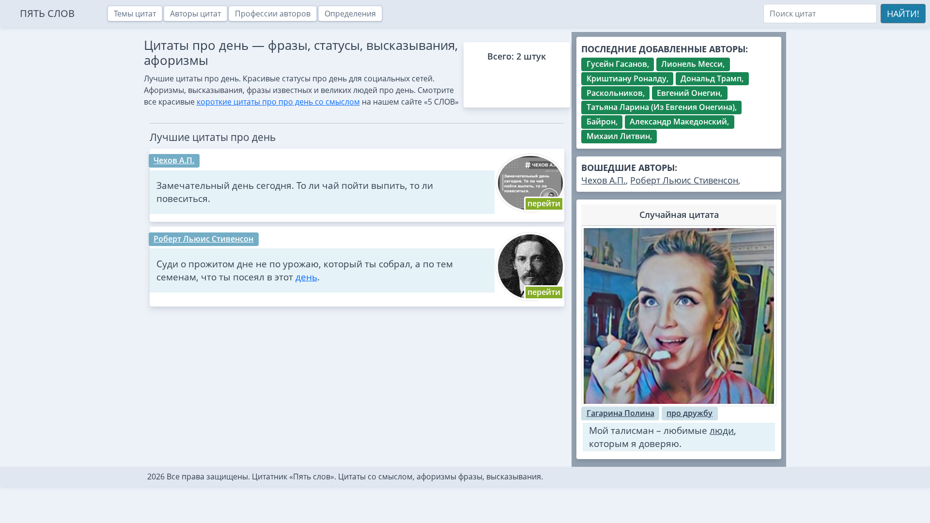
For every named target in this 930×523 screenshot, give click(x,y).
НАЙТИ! (903, 13)
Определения (350, 13)
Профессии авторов (272, 13)
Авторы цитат (195, 13)
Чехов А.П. (174, 160)
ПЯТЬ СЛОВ (47, 13)
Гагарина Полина (620, 413)
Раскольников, (616, 93)
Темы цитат (135, 13)
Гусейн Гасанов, (618, 64)
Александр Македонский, (679, 121)
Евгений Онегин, (689, 93)
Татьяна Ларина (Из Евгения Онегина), (662, 107)
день (306, 276)
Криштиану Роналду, (627, 78)
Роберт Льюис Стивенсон (203, 238)
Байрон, (602, 121)
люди (722, 430)
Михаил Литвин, (619, 136)
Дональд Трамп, (712, 78)
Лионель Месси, (693, 64)
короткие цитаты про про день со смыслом (278, 101)
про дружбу (689, 413)
